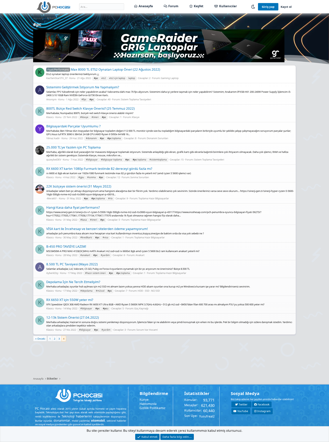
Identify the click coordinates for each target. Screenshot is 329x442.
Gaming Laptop (170, 78)
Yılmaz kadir (53, 138)
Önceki (41, 338)
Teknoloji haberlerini (76, 416)
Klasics (50, 117)
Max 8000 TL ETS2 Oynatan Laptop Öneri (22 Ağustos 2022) (103, 69)
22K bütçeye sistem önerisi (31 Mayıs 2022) (78, 186)
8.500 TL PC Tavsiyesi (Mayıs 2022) (72, 264)
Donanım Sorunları (157, 138)
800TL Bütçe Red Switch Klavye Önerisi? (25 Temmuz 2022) (90, 108)
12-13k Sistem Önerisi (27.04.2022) (72, 317)
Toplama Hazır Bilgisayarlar (153, 198)
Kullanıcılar (228, 6)
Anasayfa (146, 6)
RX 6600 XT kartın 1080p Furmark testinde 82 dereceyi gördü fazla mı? (99, 168)
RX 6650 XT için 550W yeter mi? (69, 300)
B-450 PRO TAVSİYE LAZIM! (66, 246)
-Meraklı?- (51, 198)
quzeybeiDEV (53, 159)
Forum (173, 6)
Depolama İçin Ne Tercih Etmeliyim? (73, 282)
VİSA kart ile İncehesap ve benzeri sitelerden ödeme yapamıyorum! (97, 229)
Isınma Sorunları (139, 177)
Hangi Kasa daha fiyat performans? (73, 207)
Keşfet (198, 6)
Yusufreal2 (207, 416)
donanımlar (62, 420)
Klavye (135, 117)
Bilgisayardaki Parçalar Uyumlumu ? (73, 126)
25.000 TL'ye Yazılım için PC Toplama (73, 147)
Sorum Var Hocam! (147, 329)
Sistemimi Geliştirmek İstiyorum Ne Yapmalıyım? (82, 87)
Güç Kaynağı (141, 308)
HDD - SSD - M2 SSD (149, 290)
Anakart (140, 255)
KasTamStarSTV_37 (57, 78)
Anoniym (51, 99)
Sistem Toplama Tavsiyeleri (136, 99)
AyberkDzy (52, 273)
